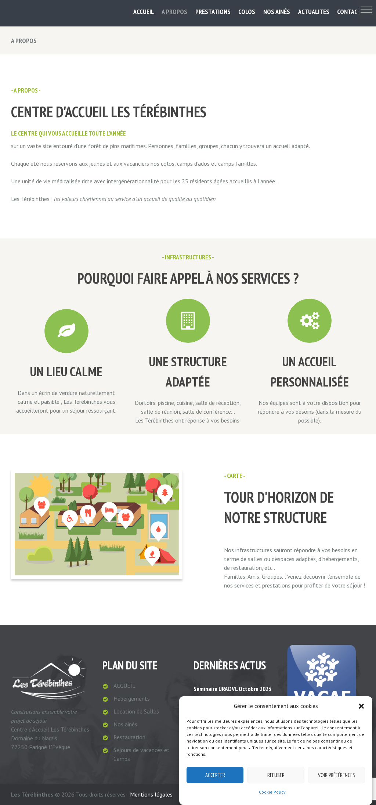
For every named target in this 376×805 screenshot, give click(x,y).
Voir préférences (336, 775)
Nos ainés (125, 724)
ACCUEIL (124, 685)
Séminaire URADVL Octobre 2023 (232, 689)
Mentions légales (151, 794)
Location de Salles (136, 711)
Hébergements (131, 698)
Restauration (129, 737)
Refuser (276, 775)
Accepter (215, 775)
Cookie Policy (272, 792)
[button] (366, 9)
